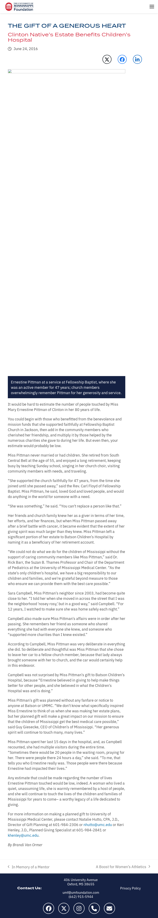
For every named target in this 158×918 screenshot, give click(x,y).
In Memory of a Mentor (28, 866)
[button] (152, 6)
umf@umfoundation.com (81, 892)
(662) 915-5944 (81, 896)
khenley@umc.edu (23, 835)
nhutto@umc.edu (98, 824)
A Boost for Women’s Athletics (121, 866)
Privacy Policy (130, 888)
